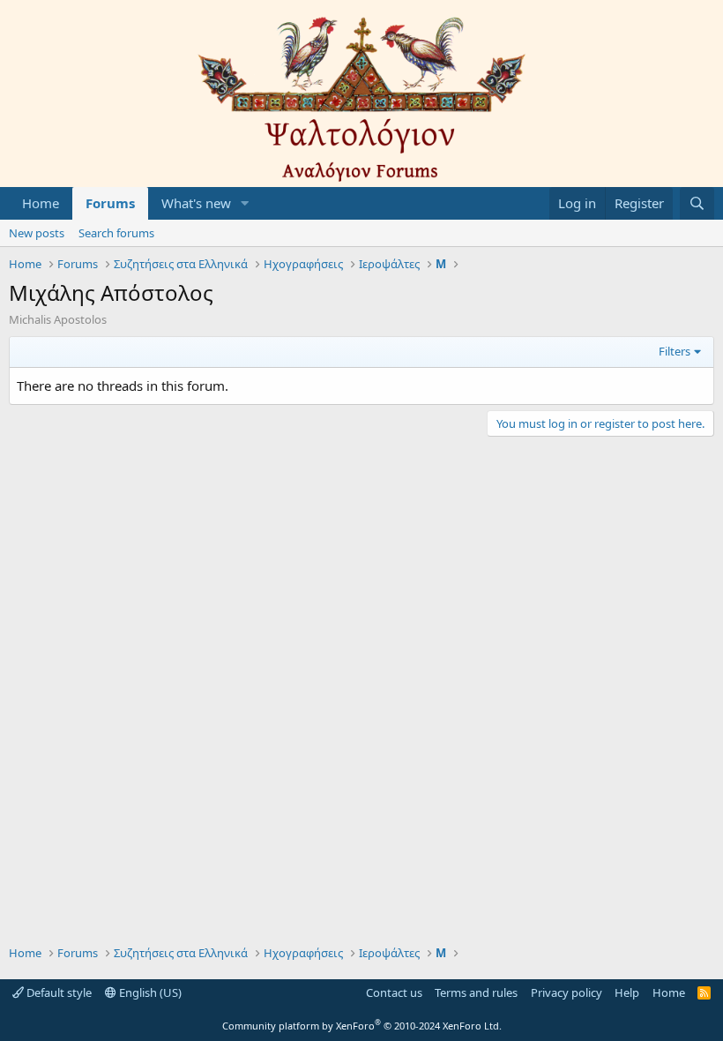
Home (40, 203)
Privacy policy (566, 992)
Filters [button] (674, 351)
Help (627, 992)
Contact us (394, 992)
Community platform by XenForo (362, 1025)
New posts (36, 233)
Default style (58, 992)
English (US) (149, 992)
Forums (110, 203)
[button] (245, 203)
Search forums (116, 233)
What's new (196, 203)
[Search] (697, 203)
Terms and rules (476, 992)
